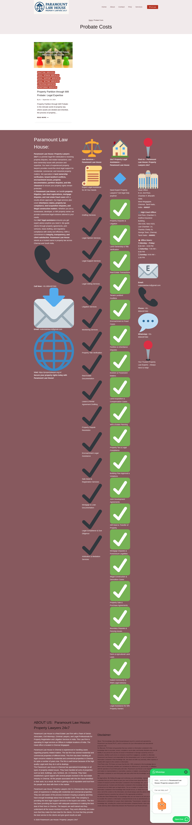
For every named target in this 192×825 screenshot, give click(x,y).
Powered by (149, 784)
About (112, 7)
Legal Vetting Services (48, 81)
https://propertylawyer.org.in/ (50, 372)
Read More (42, 117)
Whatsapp (152, 7)
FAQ (130, 7)
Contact (121, 7)
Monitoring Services (47, 87)
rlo (40, 99)
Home (104, 7)
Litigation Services (46, 84)
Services (138, 7)
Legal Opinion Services (48, 75)
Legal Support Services (49, 78)
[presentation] (53, 55)
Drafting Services (46, 72)
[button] (186, 772)
